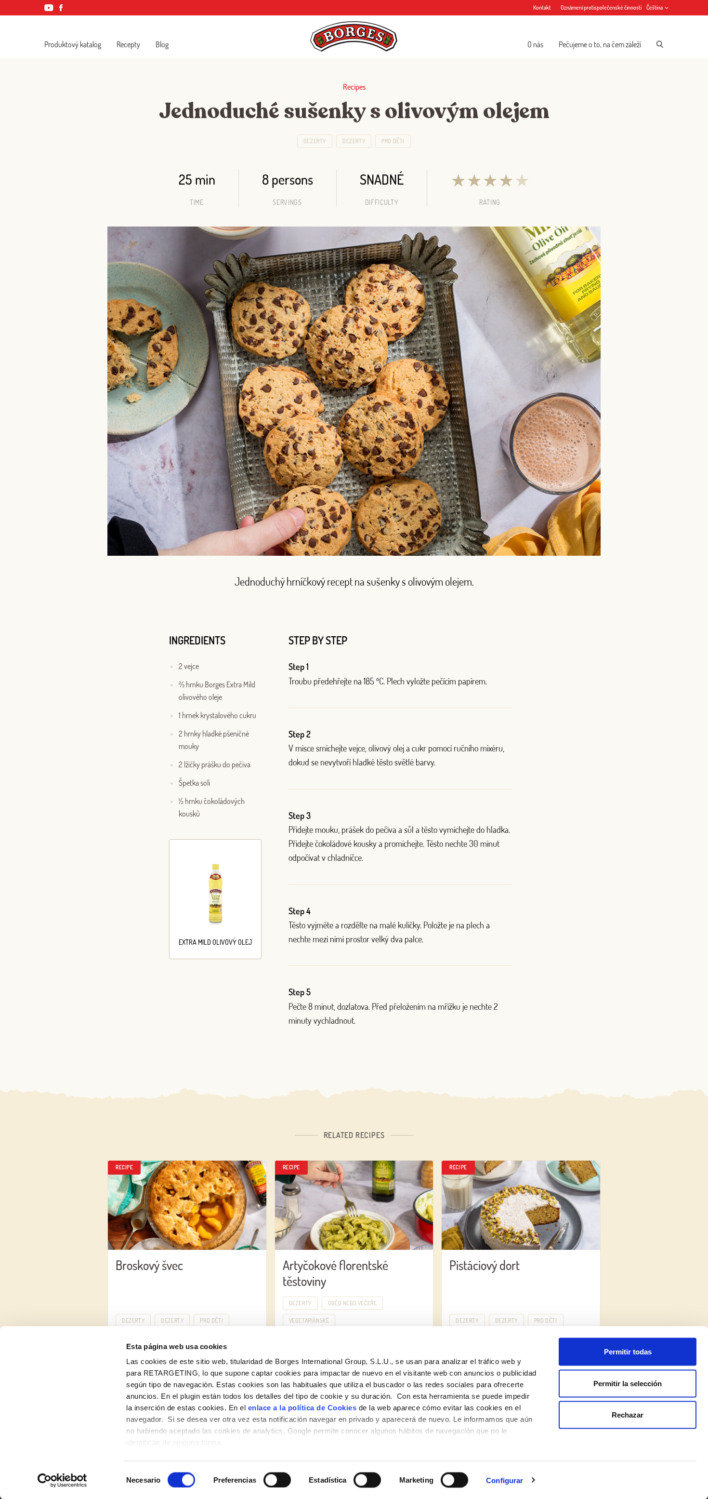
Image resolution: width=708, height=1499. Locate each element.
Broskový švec (149, 1265)
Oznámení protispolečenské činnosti (601, 7)
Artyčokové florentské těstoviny (335, 1273)
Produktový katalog (72, 44)
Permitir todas (628, 1352)
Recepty (128, 44)
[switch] (277, 1479)
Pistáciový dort (484, 1265)
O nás (535, 44)
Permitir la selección (627, 1383)
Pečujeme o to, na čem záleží (600, 44)
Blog (162, 44)
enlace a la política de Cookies (302, 1408)
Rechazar (627, 1415)
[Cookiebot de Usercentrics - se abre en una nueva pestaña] (62, 1480)
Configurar (504, 1480)
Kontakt (542, 7)
